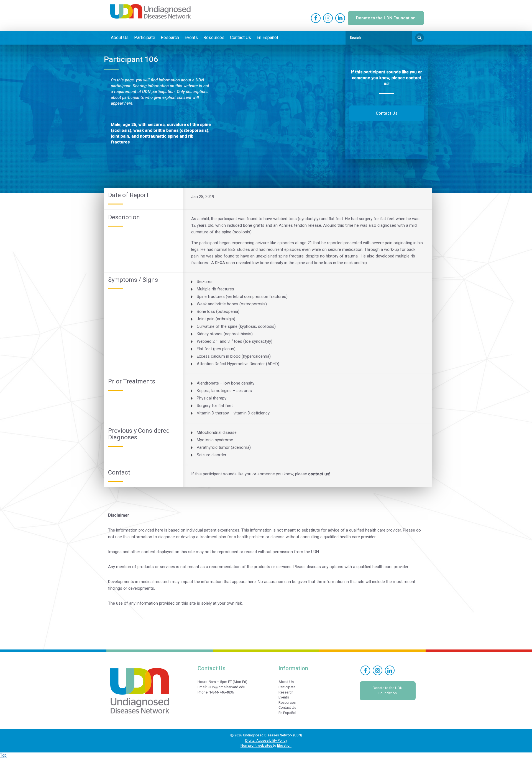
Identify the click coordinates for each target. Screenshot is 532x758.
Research (170, 37)
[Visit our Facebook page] (316, 18)
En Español (267, 37)
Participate (144, 37)
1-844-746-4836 (221, 692)
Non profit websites (257, 745)
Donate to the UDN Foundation (386, 18)
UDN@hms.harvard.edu (226, 687)
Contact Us (240, 37)
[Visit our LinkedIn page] (340, 18)
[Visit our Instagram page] (328, 18)
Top (3, 755)
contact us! (319, 473)
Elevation (284, 745)
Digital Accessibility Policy (266, 740)
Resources (213, 37)
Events (191, 37)
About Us (120, 37)
